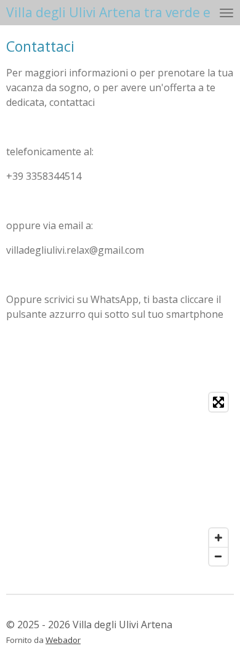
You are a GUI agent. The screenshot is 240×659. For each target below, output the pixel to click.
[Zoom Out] (218, 556)
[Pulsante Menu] (226, 12)
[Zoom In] (218, 537)
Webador (63, 639)
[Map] (120, 479)
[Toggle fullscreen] (218, 402)
